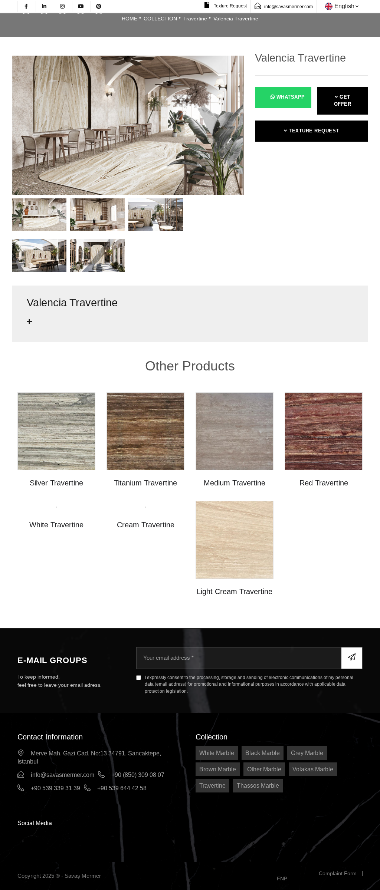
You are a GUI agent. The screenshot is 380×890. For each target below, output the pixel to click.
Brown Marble (217, 769)
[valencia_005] (155, 216)
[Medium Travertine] (234, 431)
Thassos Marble (258, 785)
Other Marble (264, 769)
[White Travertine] (56, 506)
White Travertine (56, 525)
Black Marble (262, 753)
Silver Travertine (56, 483)
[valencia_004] (97, 216)
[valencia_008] (97, 257)
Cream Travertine (145, 525)
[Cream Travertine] (145, 506)
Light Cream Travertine (234, 591)
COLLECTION (160, 19)
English (344, 6)
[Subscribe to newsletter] (351, 657)
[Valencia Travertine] (128, 125)
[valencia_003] (39, 216)
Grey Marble (307, 753)
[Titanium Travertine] (145, 431)
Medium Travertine (234, 483)
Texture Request (230, 6)
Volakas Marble (312, 769)
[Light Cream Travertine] (234, 540)
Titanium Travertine (145, 483)
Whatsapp (290, 97)
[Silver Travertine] (56, 431)
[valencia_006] (39, 257)
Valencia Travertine (235, 19)
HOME (129, 19)
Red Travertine (323, 483)
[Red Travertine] (324, 431)
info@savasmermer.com (288, 6)
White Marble (216, 753)
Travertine (195, 19)
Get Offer (342, 100)
